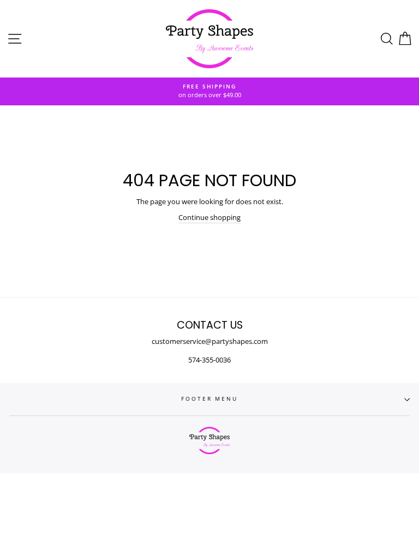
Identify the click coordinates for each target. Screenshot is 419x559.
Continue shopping (209, 217)
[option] (209, 91)
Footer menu (209, 398)
